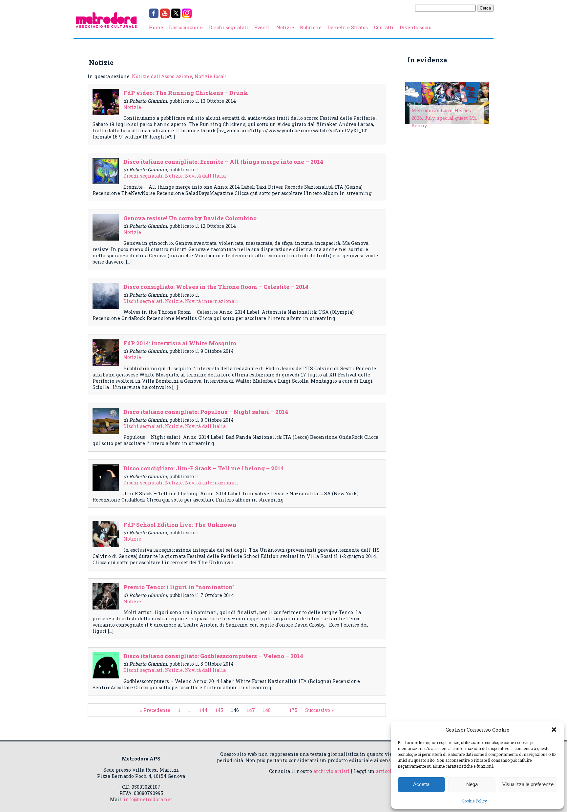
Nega (472, 784)
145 (219, 710)
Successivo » (319, 710)
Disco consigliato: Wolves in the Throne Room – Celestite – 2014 (215, 286)
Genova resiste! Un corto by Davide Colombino (190, 218)
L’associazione (186, 27)
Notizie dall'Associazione (162, 76)
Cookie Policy (474, 800)
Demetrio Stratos (347, 27)
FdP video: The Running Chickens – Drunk (185, 92)
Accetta (421, 784)
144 (203, 710)
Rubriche (311, 27)
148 (267, 710)
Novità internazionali (211, 301)
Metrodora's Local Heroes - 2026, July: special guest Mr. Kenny (444, 118)
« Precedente (155, 710)
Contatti (384, 27)
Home (156, 27)
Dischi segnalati (228, 27)
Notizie (285, 27)
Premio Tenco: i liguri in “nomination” (179, 587)
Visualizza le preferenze (528, 784)
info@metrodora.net (148, 799)
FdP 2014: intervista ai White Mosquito (179, 343)
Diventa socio (415, 27)
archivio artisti (331, 771)
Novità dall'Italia (205, 176)
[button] (554, 729)
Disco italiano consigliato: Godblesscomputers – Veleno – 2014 (213, 656)
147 (251, 710)
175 (293, 710)
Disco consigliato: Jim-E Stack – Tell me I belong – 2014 (203, 468)
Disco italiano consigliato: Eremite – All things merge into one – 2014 (223, 161)
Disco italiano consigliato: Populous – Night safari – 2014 (205, 412)
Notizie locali (211, 76)
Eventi (262, 27)
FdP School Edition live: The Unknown (180, 524)
